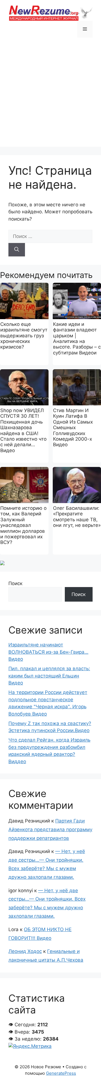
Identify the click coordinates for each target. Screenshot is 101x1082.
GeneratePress (61, 1073)
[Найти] (16, 249)
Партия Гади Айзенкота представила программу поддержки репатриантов (50, 829)
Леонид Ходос (25, 951)
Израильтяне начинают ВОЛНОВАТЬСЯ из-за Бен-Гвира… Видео (48, 652)
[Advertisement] (50, 96)
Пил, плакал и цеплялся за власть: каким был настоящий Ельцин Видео (49, 676)
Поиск (15, 583)
